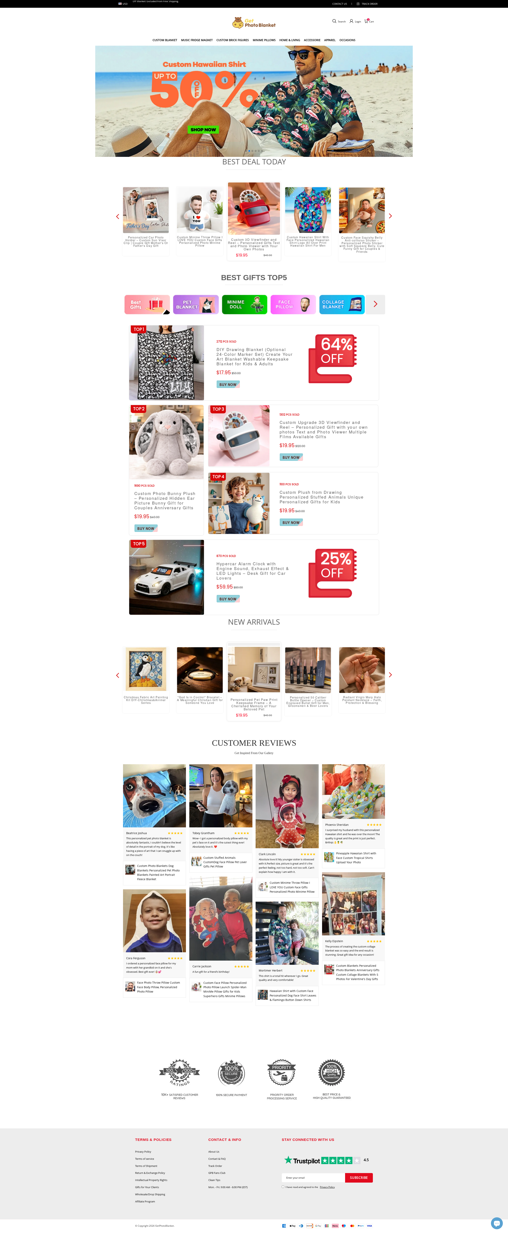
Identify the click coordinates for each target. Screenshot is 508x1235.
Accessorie (312, 40)
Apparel (330, 40)
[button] (246, 151)
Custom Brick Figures (232, 40)
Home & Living (289, 40)
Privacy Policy (143, 1151)
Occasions (347, 40)
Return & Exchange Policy (150, 1173)
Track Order (369, 4)
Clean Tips (214, 1180)
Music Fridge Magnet (197, 40)
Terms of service (144, 1159)
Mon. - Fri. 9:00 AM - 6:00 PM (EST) (228, 1187)
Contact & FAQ (217, 1159)
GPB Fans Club (216, 1173)
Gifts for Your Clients (147, 1187)
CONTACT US (339, 4)
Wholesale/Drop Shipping (150, 1194)
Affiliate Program (145, 1201)
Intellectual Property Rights (151, 1180)
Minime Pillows (264, 40)
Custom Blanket (165, 40)
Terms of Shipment (146, 1166)
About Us (213, 1151)
